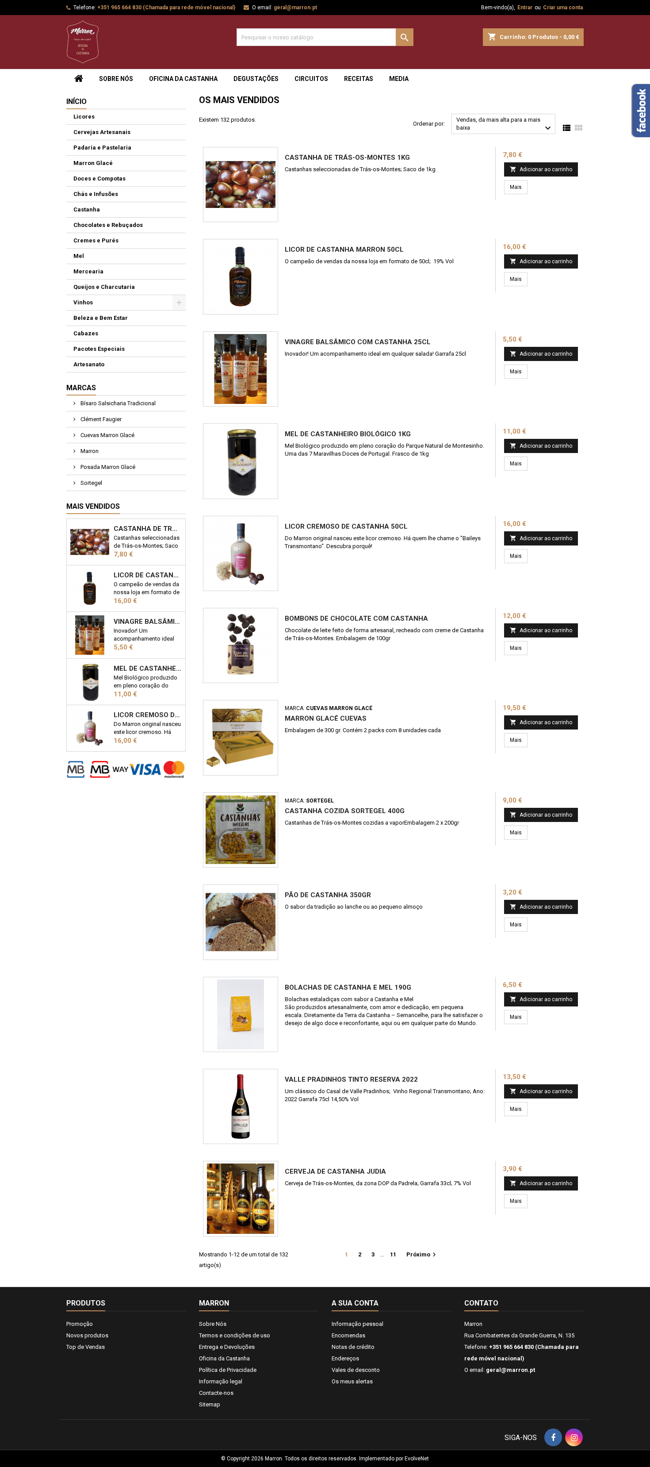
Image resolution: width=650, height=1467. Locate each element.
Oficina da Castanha (183, 78)
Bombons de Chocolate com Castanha (356, 618)
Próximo (422, 1255)
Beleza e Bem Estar (100, 318)
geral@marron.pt (295, 7)
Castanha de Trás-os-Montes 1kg (148, 528)
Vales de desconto (356, 1370)
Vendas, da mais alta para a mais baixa (504, 125)
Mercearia (88, 271)
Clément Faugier (100, 419)
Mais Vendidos (93, 506)
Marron (89, 451)
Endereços (345, 1358)
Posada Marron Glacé (107, 467)
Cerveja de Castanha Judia (335, 1171)
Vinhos (83, 302)
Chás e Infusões (95, 194)
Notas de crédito (353, 1347)
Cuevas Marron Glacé (106, 435)
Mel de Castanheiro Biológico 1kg (148, 668)
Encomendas (348, 1335)
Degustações (256, 78)
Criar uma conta (563, 7)
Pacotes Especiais (99, 349)
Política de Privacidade (227, 1370)
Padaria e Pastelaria (102, 147)
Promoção (79, 1324)
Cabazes (85, 333)
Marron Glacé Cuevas (326, 718)
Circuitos (311, 78)
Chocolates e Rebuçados (108, 225)
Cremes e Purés (96, 240)
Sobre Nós (116, 78)
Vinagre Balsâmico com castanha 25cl (148, 621)
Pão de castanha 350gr (328, 895)
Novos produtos (87, 1335)
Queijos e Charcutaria (104, 287)
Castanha (86, 209)
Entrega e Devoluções (227, 1347)
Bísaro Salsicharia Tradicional (117, 403)
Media (399, 78)
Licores (84, 116)
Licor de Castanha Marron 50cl (148, 575)
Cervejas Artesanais (101, 132)
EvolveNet (417, 1458)
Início (76, 101)
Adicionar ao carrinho (541, 169)
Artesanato (88, 364)
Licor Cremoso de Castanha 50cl (148, 714)
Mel (78, 256)
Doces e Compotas (99, 178)
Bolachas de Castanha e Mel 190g (348, 987)
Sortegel (90, 483)
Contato (481, 1303)
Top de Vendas (85, 1347)
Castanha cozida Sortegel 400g (345, 811)
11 (393, 1254)
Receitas (358, 78)
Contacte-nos (216, 1393)
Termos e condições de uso (234, 1335)
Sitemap (209, 1404)
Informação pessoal (357, 1324)
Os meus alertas (352, 1381)
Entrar (524, 7)
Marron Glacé (93, 163)
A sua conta (355, 1303)
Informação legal (220, 1381)
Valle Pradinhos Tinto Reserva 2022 (351, 1079)
